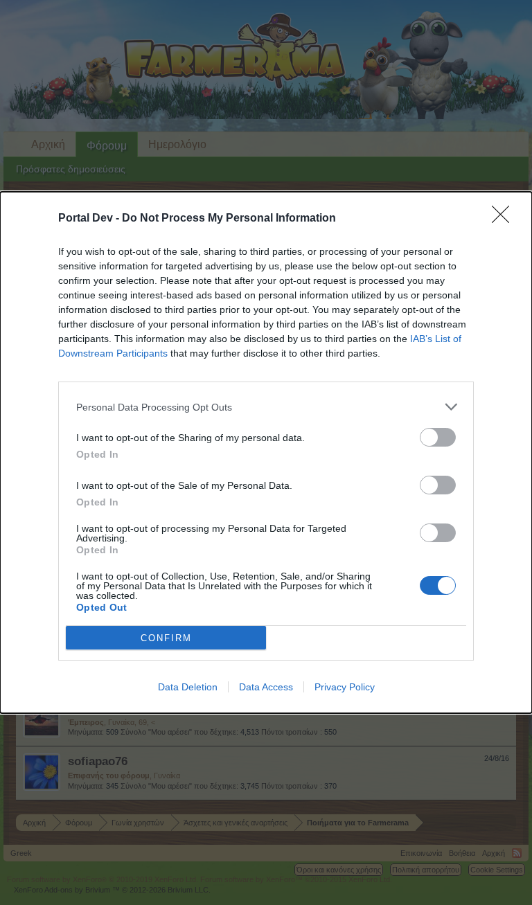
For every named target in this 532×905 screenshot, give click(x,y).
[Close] (505, 219)
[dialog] (266, 452)
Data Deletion (188, 686)
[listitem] (266, 407)
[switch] (438, 437)
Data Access (266, 686)
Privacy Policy (344, 686)
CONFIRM (166, 638)
